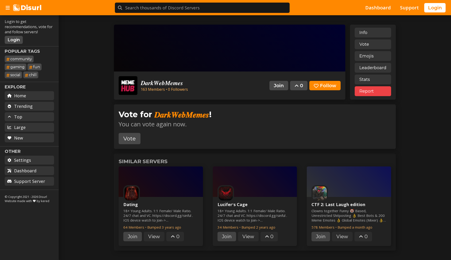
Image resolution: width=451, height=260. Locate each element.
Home (20, 95)
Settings (22, 160)
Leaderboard (372, 67)
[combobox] (207, 8)
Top (18, 117)
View (154, 236)
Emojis (366, 56)
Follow (328, 85)
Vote (364, 44)
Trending (23, 106)
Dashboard (25, 170)
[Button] (8, 8)
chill (33, 75)
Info (363, 32)
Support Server (29, 181)
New (18, 138)
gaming (17, 67)
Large (20, 127)
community (21, 59)
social (15, 75)
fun (36, 67)
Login (435, 8)
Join (279, 85)
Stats (364, 79)
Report (366, 91)
